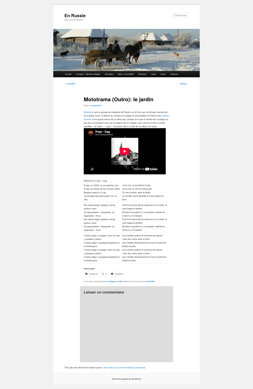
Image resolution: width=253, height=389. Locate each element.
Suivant (184, 83)
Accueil (68, 74)
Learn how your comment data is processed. (124, 367)
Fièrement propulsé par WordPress (126, 379)
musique (111, 281)
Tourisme (174, 74)
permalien (150, 281)
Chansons (142, 74)
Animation (109, 74)
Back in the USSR (126, 74)
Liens (153, 74)
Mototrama (89, 112)
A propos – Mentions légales (88, 74)
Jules (120, 281)
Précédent (69, 83)
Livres (162, 74)
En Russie (75, 15)
